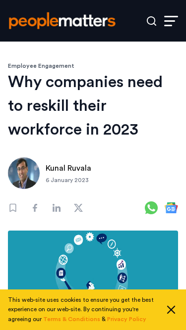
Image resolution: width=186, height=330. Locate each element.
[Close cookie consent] (171, 310)
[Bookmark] (13, 208)
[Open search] (151, 21)
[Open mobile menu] (171, 21)
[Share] (35, 208)
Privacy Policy (126, 319)
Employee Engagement (41, 66)
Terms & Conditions (71, 319)
